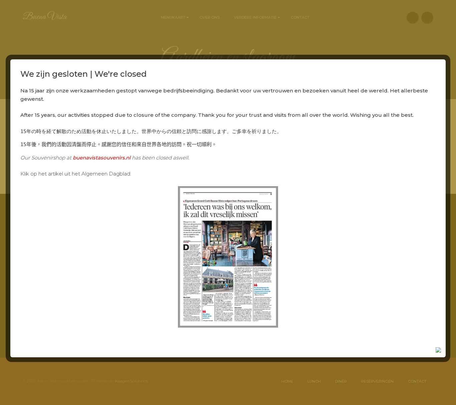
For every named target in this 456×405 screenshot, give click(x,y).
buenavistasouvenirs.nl (102, 157)
